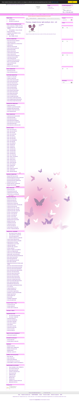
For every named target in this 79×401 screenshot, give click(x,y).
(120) (15, 30)
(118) (11, 42)
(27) (11, 200)
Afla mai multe (55, 2)
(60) (11, 49)
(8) (12, 96)
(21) (12, 91)
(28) (11, 198)
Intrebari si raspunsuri (56, 14)
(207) (13, 79)
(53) (13, 273)
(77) (11, 288)
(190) (13, 282)
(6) (11, 111)
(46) (12, 206)
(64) (12, 374)
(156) (11, 245)
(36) (13, 347)
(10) (12, 168)
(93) (12, 373)
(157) (12, 19)
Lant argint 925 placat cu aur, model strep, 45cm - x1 (12, 387)
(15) (13, 40)
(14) (14, 21)
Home (21, 14)
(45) (13, 209)
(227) (14, 236)
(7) (11, 105)
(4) (11, 51)
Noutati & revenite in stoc (27, 14)
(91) (14, 180)
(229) (13, 219)
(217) (11, 189)
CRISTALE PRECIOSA (33, 18)
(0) (12, 66)
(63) (11, 123)
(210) (15, 234)
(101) (13, 239)
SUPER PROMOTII (36, 14)
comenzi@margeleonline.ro (35, 392)
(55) (12, 93)
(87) (13, 52)
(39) (12, 87)
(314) (11, 78)
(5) (11, 222)
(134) (11, 58)
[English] (65, 10)
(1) (14, 43)
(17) (13, 55)
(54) (12, 94)
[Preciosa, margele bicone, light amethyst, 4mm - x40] (15, 4)
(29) (13, 210)
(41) (10, 34)
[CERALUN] (67, 41)
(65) (9, 297)
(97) (12, 257)
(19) (11, 31)
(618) (12, 242)
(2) (12, 213)
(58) (13, 243)
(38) (11, 150)
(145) (12, 251)
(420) (11, 76)
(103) (12, 81)
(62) (14, 315)
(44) (11, 221)
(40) (12, 203)
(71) (11, 129)
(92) (13, 61)
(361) (11, 70)
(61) (11, 138)
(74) (14, 368)
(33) (15, 255)
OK (72, 2)
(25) (13, 194)
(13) (10, 45)
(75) (16, 367)
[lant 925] (67, 55)
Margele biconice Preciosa (41, 18)
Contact (42, 14)
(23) (13, 60)
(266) (11, 117)
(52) (12, 341)
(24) (11, 162)
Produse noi (9, 384)
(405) (14, 292)
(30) (13, 260)
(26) (12, 85)
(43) (13, 207)
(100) (11, 63)
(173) (12, 82)
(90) (14, 204)
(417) (12, 72)
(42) (11, 377)
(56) (13, 254)
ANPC (61, 394)
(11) (10, 248)
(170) (12, 84)
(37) (13, 382)
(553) (12, 57)
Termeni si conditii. (48, 14)
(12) (11, 144)
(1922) (13, 106)
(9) (13, 120)
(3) (11, 225)
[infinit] (67, 27)
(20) (13, 48)
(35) (11, 306)
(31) (12, 379)
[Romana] (69, 10)
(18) (13, 228)
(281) (14, 270)
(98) (12, 46)
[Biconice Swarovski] (67, 68)
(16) (11, 137)
